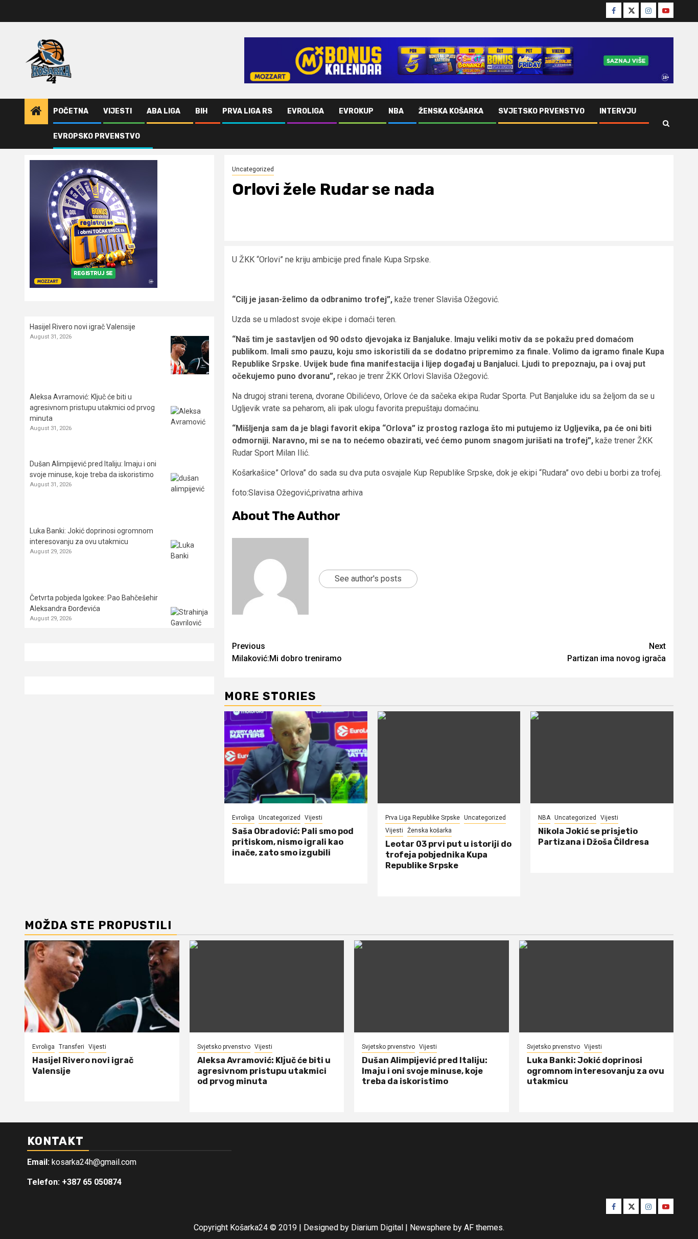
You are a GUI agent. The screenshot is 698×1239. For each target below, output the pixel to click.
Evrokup (356, 111)
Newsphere (430, 1227)
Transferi (71, 1046)
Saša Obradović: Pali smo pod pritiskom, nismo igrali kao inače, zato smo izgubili (293, 842)
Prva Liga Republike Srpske (422, 817)
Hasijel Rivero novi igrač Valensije (82, 327)
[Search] (666, 123)
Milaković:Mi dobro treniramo (287, 652)
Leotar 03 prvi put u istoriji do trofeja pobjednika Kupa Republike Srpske (448, 854)
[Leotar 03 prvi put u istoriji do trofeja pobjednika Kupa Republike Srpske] (449, 757)
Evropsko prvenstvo (96, 136)
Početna (70, 111)
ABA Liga (163, 111)
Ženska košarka (450, 111)
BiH (201, 111)
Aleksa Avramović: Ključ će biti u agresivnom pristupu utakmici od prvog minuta (92, 407)
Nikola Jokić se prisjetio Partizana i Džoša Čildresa (593, 836)
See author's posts (368, 578)
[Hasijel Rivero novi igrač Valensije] (190, 355)
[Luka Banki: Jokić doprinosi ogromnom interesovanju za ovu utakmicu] (190, 559)
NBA (396, 111)
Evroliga (305, 111)
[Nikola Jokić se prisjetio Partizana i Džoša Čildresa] (601, 757)
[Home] (36, 112)
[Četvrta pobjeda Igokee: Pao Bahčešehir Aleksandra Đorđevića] (190, 626)
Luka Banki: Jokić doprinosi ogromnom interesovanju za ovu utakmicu (595, 1071)
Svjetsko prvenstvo (541, 111)
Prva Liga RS (247, 111)
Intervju (617, 111)
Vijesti (117, 111)
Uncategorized (253, 169)
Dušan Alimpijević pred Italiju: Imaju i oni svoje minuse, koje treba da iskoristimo (424, 1071)
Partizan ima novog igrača (616, 652)
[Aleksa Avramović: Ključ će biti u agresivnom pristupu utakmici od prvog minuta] (190, 425)
